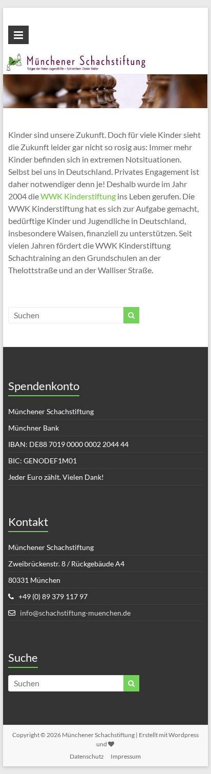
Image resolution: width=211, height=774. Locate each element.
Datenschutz (87, 756)
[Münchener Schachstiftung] (105, 59)
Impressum (126, 756)
